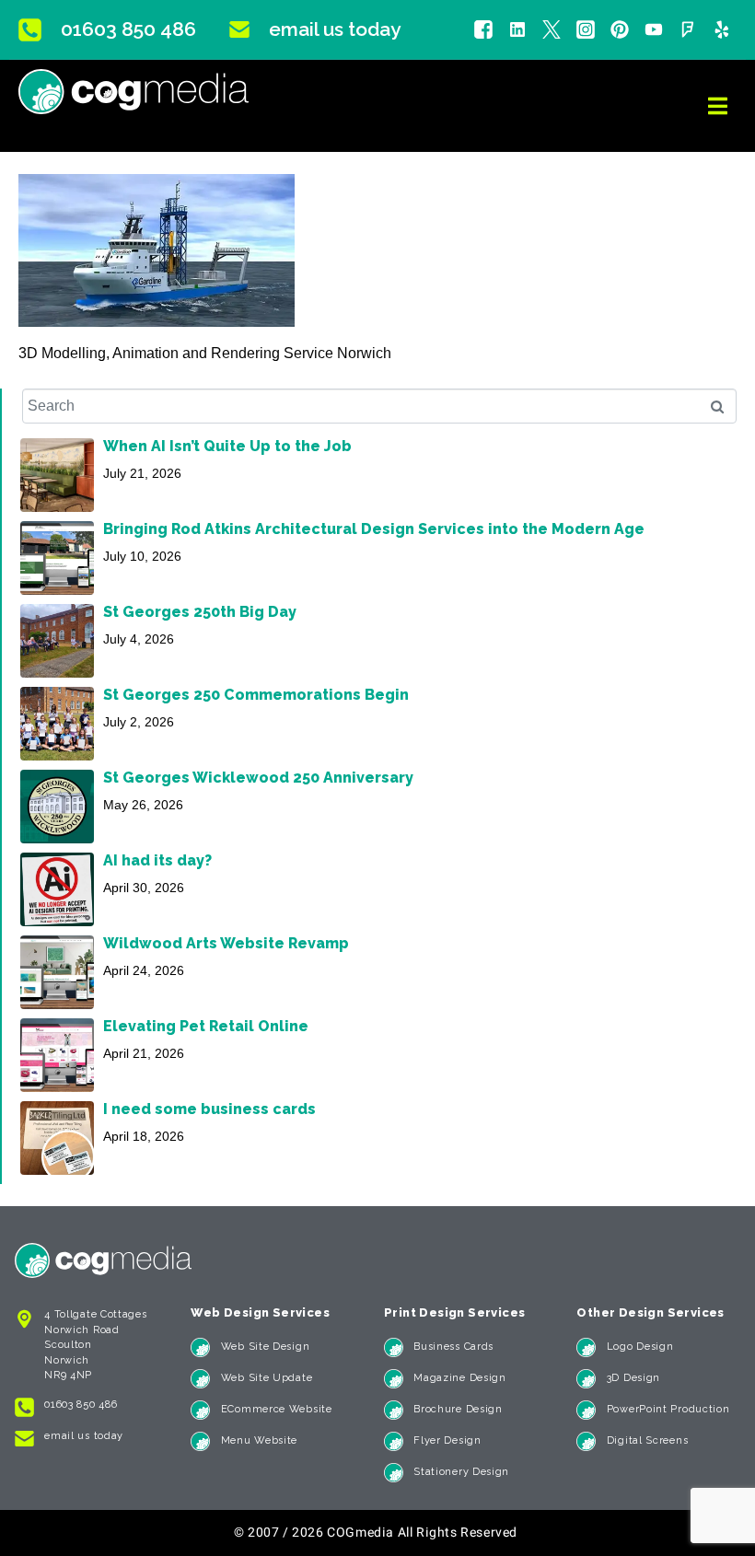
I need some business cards (209, 1109)
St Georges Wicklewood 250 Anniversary (258, 777)
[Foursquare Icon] (688, 29)
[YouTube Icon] (653, 29)
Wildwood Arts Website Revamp (226, 943)
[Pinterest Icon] (619, 29)
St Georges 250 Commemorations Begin (256, 694)
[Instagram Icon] (585, 29)
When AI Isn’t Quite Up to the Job (227, 446)
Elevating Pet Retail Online (205, 1026)
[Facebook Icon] (483, 29)
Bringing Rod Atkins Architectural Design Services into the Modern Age (374, 529)
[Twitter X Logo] (551, 29)
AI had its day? (157, 860)
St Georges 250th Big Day (199, 612)
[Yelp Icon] (722, 29)
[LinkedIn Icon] (517, 29)
